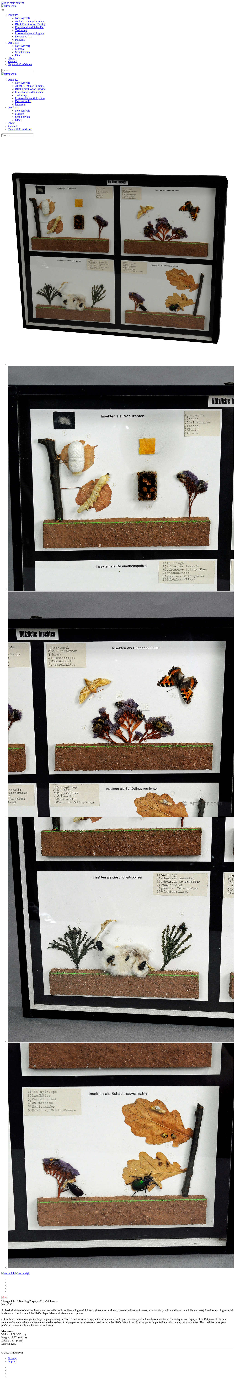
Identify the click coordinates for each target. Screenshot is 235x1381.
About (11, 58)
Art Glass (13, 42)
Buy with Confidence (20, 64)
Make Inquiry (8, 1343)
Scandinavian (22, 52)
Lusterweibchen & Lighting (30, 33)
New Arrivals (22, 17)
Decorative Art (23, 36)
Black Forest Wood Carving (30, 24)
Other (18, 55)
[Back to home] (9, 5)
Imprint (12, 1361)
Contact (12, 61)
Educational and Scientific (29, 27)
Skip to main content (12, 2)
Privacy (12, 1358)
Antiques (13, 14)
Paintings (20, 39)
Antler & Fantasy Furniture (30, 21)
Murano (19, 48)
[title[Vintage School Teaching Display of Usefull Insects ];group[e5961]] (121, 364)
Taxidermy (21, 30)
